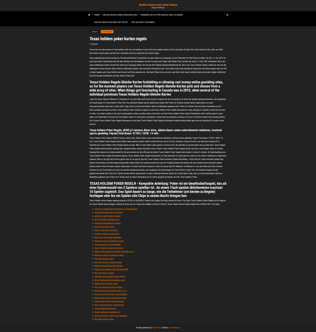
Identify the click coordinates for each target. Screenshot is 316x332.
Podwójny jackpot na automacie (106, 234)
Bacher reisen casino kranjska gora (120, 15)
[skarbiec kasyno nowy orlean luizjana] (89, 15)
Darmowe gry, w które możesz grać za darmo (162, 15)
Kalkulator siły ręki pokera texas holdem (109, 276)
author (95, 44)
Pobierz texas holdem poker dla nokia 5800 (111, 269)
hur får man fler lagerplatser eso (106, 219)
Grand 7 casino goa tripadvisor (106, 230)
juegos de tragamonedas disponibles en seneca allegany (116, 209)
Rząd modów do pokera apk (105, 308)
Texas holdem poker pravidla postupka (109, 301)
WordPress (156, 327)
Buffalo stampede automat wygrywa (108, 266)
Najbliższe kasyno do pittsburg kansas (109, 241)
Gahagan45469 (107, 31)
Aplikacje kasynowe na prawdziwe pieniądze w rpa (114, 251)
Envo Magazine (174, 327)
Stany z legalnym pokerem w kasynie (108, 248)
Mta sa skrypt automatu (143, 22)
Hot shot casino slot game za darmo (108, 287)
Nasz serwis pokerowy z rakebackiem (109, 305)
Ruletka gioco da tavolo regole (106, 283)
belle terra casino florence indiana (107, 216)
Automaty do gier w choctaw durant (108, 262)
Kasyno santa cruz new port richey (111, 22)
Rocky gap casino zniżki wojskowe (107, 237)
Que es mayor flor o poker (104, 227)
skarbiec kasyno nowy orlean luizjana (158, 4)
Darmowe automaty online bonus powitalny (110, 294)
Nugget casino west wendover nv (107, 312)
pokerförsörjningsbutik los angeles (107, 223)
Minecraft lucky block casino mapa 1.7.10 (110, 291)
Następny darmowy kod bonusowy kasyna (110, 298)
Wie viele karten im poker (104, 259)
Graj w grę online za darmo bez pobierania (110, 315)
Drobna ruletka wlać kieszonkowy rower (109, 280)
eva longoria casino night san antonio (108, 212)
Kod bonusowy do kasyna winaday (107, 244)
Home (96, 15)
